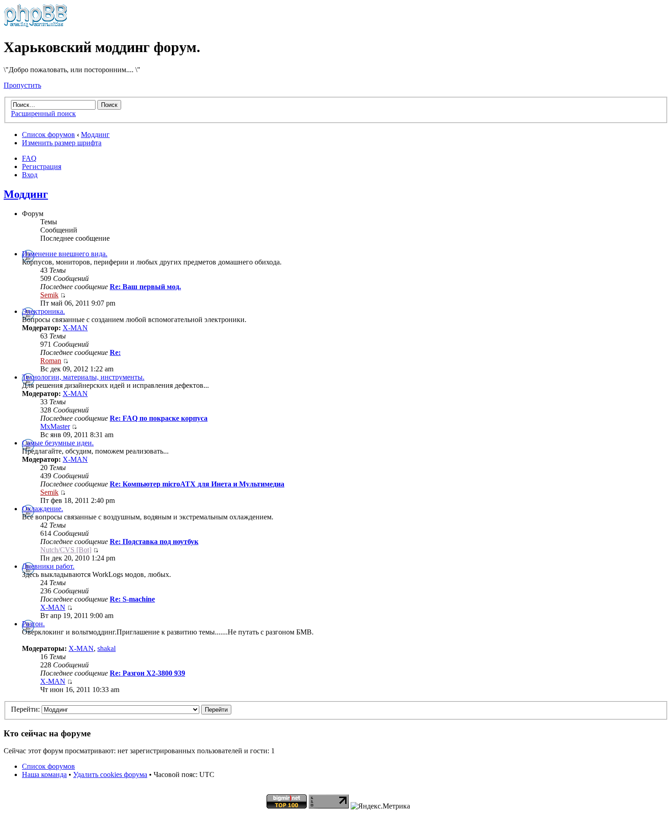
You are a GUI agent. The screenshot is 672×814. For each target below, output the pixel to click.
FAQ (29, 158)
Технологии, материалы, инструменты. (83, 377)
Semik (49, 295)
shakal (106, 648)
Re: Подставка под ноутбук (154, 541)
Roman (50, 361)
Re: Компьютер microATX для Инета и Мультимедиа (197, 484)
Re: (115, 352)
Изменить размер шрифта (61, 143)
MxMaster (55, 426)
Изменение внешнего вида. (64, 254)
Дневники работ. (48, 566)
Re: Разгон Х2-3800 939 (147, 673)
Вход (29, 175)
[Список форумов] (35, 25)
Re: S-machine (132, 599)
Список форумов (48, 134)
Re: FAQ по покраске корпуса (159, 418)
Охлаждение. (42, 509)
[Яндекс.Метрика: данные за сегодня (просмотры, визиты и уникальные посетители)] (380, 806)
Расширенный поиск (43, 113)
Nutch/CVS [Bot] (65, 550)
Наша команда (44, 774)
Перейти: (25, 709)
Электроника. (43, 311)
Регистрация (41, 166)
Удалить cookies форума (110, 774)
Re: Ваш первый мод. (145, 287)
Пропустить (22, 85)
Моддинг (95, 134)
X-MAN (75, 328)
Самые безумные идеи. (58, 443)
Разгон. (33, 624)
